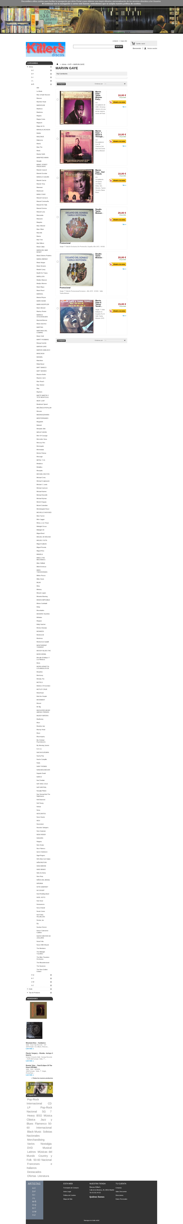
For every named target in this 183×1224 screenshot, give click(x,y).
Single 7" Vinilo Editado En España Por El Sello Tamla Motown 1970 (100, 314)
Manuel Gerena (42, 208)
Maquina (39, 222)
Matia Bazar (40, 364)
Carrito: (140, 43)
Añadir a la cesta (119, 102)
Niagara (39, 841)
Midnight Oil (40, 530)
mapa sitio (123, 41)
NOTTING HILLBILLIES (41, 915)
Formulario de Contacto (71, 1188)
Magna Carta (41, 119)
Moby (38, 607)
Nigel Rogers (41, 855)
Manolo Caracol (42, 170)
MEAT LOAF (41, 401)
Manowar (40, 187)
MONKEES (40, 631)
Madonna (40, 112)
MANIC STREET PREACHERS (42, 165)
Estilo (30, 989)
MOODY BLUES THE (44, 650)
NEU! (38, 820)
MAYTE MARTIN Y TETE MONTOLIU (43, 396)
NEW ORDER (41, 834)
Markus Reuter (41, 311)
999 (38, 88)
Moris (38, 663)
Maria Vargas (41, 262)
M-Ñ (32, 84)
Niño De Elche (41, 873)
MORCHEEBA (41, 654)
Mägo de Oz (41, 126)
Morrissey (40, 675)
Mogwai (39, 621)
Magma (39, 115)
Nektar (39, 806)
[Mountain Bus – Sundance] (38, 1010)
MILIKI (39, 582)
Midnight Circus (42, 526)
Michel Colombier (42, 505)
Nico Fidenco (41, 848)
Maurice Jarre (41, 378)
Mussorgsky (41, 736)
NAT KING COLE (42, 784)
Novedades (32, 999)
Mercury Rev (41, 442)
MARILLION (40, 276)
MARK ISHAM (41, 301)
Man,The (39, 147)
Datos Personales (121, 1199)
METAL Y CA (41, 460)
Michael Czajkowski (43, 481)
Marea (39, 236)
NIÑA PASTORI (42, 862)
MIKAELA (40, 554)
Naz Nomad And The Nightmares (43, 795)
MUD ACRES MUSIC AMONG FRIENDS (43, 711)
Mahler (39, 133)
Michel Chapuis (41, 502)
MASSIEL (40, 357)
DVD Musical (39, 1147)
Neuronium (40, 824)
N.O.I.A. (39, 749)
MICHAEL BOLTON (43, 474)
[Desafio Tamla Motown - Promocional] (77, 225)
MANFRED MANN (42, 157)
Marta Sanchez (41, 324)
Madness (40, 109)
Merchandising (35, 1139)
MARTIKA (40, 327)
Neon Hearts (41, 817)
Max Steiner (40, 385)
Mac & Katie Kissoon (43, 95)
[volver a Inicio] (57, 64)
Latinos (31, 1151)
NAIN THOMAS (42, 766)
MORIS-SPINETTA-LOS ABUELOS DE (43, 667)
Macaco (39, 98)
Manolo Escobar (42, 173)
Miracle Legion (41, 593)
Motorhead (40, 693)
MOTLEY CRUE (42, 689)
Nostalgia (46, 1143)
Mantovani (40, 191)
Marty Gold (40, 336)
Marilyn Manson (42, 280)
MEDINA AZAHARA (43, 415)
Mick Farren (40, 516)
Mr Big (39, 707)
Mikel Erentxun (41, 566)
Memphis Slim (41, 428)
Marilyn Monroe (42, 283)
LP (28, 1107)
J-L (32, 81)
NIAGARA (40, 838)
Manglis (39, 161)
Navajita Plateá (41, 791)
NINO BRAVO (41, 869)
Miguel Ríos (40, 551)
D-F (32, 74)
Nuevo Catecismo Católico (42, 931)
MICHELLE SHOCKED (44, 512)
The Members (41, 948)
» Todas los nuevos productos (42, 1078)
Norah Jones (41, 911)
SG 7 (47, 1111)
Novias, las (40, 920)
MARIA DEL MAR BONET (42, 251)
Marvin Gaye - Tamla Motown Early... (98, 95)
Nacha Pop (40, 756)
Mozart (39, 703)
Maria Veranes (41, 266)
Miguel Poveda (41, 547)
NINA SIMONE (41, 866)
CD (50, 1103)
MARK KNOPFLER (43, 304)
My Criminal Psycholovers (41, 741)
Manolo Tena (41, 184)
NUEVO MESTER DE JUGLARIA (44, 937)
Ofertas (31, 1175)
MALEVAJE (40, 136)
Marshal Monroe (42, 320)
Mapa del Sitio (67, 1199)
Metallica (39, 467)
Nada (38, 763)
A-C (32, 70)
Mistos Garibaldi (42, 603)
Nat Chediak (41, 780)
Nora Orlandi (41, 908)
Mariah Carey (41, 269)
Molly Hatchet (41, 624)
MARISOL (40, 294)
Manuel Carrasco (42, 198)
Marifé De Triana (42, 273)
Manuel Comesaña (43, 201)
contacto (115, 41)
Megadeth (40, 421)
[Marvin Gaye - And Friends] (77, 186)
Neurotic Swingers (42, 827)
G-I (32, 77)
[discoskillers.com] (45, 56)
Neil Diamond (41, 799)
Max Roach (40, 381)
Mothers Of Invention (43, 686)
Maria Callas (41, 246)
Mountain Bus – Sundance (36, 1043)
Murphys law (41, 726)
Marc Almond (41, 226)
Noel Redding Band (43, 894)
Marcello (39, 233)
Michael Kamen (41, 491)
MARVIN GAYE (41, 346)
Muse (38, 733)
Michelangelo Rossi (43, 509)
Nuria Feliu (40, 941)
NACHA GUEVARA (43, 752)
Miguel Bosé (40, 533)
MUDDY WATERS (42, 715)
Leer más (29, 1048)
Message (40, 456)
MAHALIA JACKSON (43, 129)
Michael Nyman (42, 498)
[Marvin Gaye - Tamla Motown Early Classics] (77, 108)
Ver (124, 107)
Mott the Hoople (42, 696)
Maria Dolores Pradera (44, 255)
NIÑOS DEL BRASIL (43, 880)
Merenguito (40, 446)
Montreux (40, 638)
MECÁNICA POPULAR (44, 408)
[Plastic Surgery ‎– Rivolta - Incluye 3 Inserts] (34, 1030)
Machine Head (41, 102)
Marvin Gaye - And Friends (99, 172)
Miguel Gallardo (42, 544)
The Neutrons (41, 966)
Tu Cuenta (121, 1184)
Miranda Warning (42, 596)
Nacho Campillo (42, 759)
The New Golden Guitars (42, 970)
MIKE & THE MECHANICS (41, 558)
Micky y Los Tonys (43, 523)
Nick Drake (40, 845)
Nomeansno (40, 904)
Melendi (39, 425)
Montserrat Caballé (43, 642)
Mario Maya (40, 287)
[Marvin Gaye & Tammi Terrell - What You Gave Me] (77, 317)
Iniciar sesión (152, 48)
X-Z (32, 985)
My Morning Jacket (43, 745)
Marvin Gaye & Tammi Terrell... (98, 303)
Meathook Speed (42, 404)
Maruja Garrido (41, 343)
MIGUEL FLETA (42, 540)
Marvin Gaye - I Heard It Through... (99, 134)
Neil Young (40, 803)
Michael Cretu (41, 477)
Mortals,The (40, 679)
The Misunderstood (43, 962)
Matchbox (40, 360)
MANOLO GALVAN (43, 177)
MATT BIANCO (41, 367)
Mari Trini (40, 240)
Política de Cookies (69, 1195)
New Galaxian (41, 831)
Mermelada (40, 449)
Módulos (39, 617)
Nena (38, 810)
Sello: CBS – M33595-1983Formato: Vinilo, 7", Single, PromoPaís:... (36, 1071)
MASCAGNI (40, 353)
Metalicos (40, 463)
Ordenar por (99, 84)
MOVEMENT (41, 700)
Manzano (40, 219)
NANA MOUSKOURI (43, 770)
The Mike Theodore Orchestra (43, 958)
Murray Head (41, 729)
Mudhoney (40, 719)
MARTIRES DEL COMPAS (42, 331)
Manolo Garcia (41, 180)
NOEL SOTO (41, 897)
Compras (119, 1188)
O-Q (32, 975)
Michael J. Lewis (42, 484)
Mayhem (39, 392)
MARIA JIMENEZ (42, 259)
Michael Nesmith (42, 495)
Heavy (31, 1115)
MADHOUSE (41, 105)
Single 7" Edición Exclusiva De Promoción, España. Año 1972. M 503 (82, 246)
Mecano (39, 411)
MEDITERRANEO (42, 418)
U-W (32, 982)
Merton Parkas (41, 453)
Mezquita (39, 470)
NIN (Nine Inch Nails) (43, 859)
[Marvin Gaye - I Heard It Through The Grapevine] (77, 147)
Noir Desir (40, 901)
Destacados (34, 1171)
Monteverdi (40, 635)
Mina (38, 586)
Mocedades (40, 610)
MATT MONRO (42, 371)
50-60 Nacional (42, 1159)
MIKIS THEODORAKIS (42, 571)
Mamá (39, 143)
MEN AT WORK (42, 432)
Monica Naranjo (42, 628)
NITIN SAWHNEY (42, 887)
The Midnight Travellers (41, 953)
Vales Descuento (121, 1191)
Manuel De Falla (42, 205)
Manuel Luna (41, 212)
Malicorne (40, 140)
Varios (31, 1143)
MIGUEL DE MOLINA (44, 537)
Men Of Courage (42, 435)
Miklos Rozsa (41, 575)
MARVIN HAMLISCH (43, 350)
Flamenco (41, 1123)
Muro (38, 722)
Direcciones (119, 1195)
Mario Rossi (40, 290)
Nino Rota (40, 876)
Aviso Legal (67, 1191)
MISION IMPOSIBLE (43, 600)
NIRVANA (40, 883)
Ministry (39, 589)
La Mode (39, 91)
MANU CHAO (41, 194)
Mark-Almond (41, 308)
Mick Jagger (41, 519)
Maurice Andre (41, 374)
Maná (38, 150)
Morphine (40, 672)
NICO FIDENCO (42, 852)
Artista (31, 67)
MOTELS (40, 682)
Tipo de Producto (34, 992)
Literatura (43, 1175)
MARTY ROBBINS (43, 339)
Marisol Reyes (41, 297)
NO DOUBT (40, 890)
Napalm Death (41, 773)
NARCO (39, 777)
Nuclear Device (42, 927)
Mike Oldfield (41, 563)
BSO (39, 1115)
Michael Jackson (42, 488)
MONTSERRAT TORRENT (42, 646)
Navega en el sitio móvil (91, 1220)
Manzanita (40, 215)
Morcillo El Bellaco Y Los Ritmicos (43, 658)
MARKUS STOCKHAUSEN (42, 316)
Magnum (39, 122)
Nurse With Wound (43, 945)
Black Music (34, 1131)
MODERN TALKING (43, 614)
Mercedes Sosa (42, 439)
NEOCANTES (41, 813)
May (38, 388)
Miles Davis (40, 579)
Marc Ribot (40, 229)
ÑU (38, 923)
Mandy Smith (41, 154)
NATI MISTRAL (41, 787)
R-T (32, 978)
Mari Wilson (40, 243)
